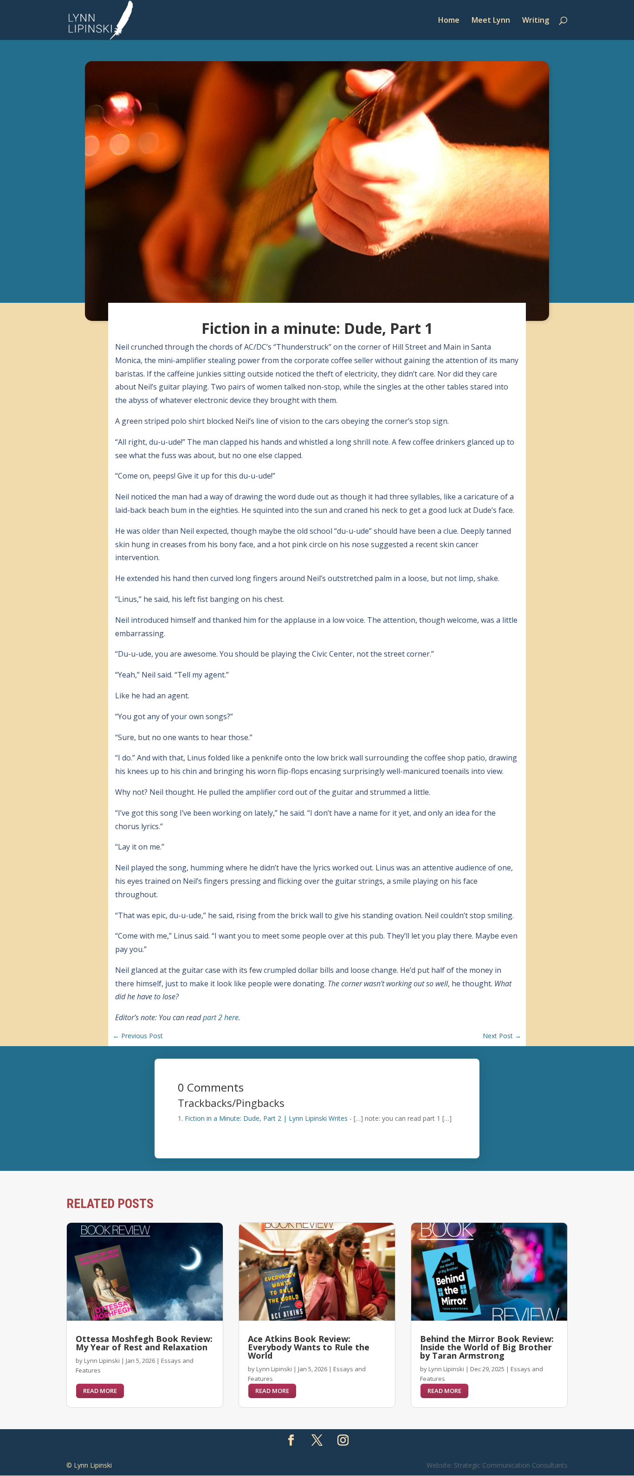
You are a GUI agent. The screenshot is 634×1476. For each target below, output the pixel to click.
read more (100, 1391)
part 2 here (221, 1017)
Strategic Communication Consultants (511, 1465)
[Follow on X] (317, 1440)
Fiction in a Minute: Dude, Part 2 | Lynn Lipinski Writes (266, 1118)
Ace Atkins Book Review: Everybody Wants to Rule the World (308, 1347)
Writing (535, 21)
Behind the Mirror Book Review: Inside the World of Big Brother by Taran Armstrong (487, 1347)
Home (448, 21)
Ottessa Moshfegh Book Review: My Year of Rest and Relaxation (144, 1343)
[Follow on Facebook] (291, 1440)
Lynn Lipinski (102, 1360)
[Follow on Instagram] (343, 1440)
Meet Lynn (491, 21)
